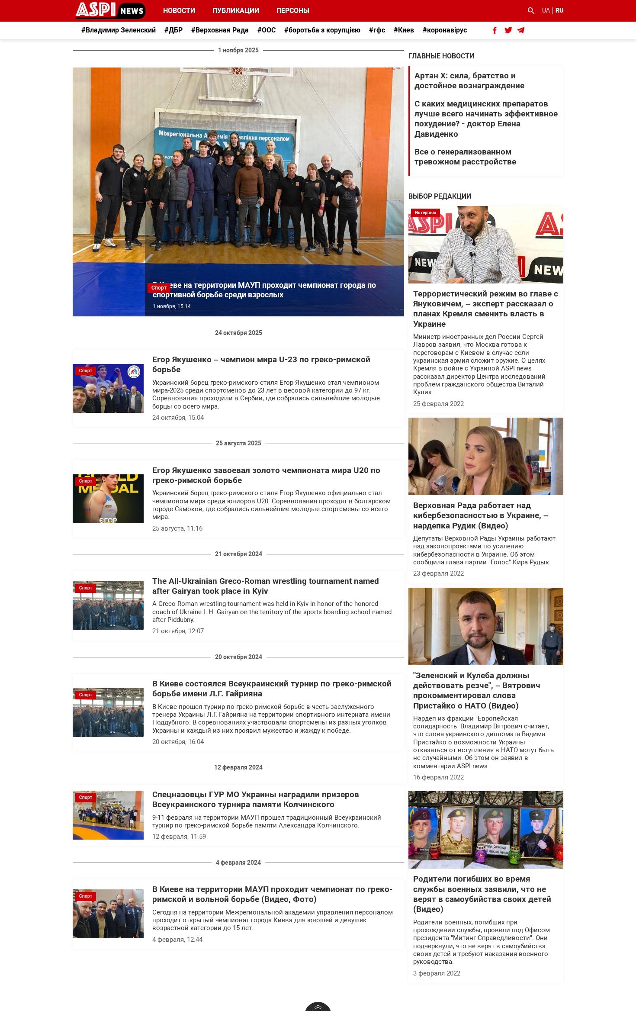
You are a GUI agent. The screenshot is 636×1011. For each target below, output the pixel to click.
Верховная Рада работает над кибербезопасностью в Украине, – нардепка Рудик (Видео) (480, 516)
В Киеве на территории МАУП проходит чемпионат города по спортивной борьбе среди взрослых (264, 289)
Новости (179, 10)
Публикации (235, 10)
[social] (494, 30)
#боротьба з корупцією (322, 30)
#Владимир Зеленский (118, 30)
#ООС (266, 30)
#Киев (404, 30)
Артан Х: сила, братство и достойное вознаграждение (469, 80)
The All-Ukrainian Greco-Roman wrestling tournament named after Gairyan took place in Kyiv (265, 586)
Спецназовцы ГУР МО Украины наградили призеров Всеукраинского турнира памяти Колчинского (255, 799)
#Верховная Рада (220, 30)
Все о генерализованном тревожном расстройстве (465, 157)
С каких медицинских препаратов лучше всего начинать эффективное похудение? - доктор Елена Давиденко (486, 119)
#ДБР (173, 30)
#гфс (377, 30)
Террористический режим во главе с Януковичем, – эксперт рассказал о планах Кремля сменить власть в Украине (485, 309)
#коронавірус (445, 30)
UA (546, 10)
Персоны (287, 10)
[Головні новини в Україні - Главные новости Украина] (110, 10)
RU (559, 10)
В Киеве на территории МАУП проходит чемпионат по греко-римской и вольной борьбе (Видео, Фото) (272, 894)
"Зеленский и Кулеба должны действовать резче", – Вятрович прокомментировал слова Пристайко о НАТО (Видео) (476, 691)
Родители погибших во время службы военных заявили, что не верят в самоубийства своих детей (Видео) (482, 894)
